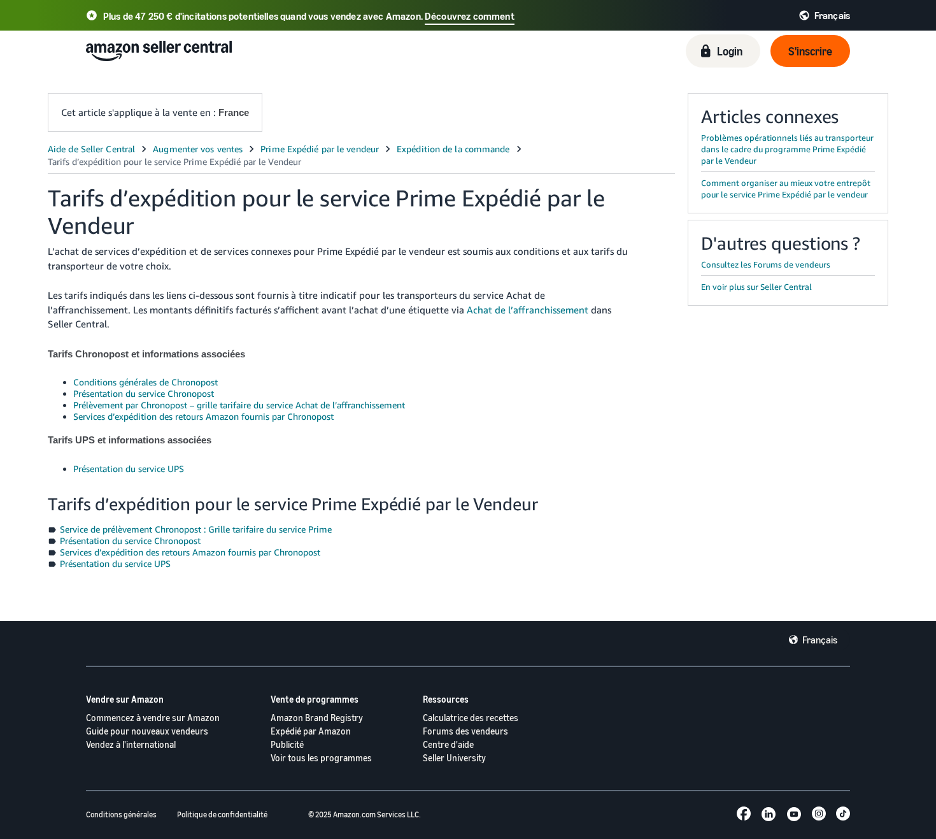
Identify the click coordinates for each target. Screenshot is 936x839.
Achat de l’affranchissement (527, 309)
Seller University (454, 757)
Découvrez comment (469, 16)
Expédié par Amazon (311, 731)
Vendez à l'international (131, 744)
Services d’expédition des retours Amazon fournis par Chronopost (203, 416)
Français (819, 639)
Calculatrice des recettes (470, 717)
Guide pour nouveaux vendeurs (147, 731)
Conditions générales (121, 814)
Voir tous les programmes (321, 757)
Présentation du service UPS (128, 468)
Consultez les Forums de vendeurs (765, 264)
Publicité (287, 744)
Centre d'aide (448, 744)
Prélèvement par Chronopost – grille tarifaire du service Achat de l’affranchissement (239, 404)
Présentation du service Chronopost (143, 393)
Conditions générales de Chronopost (145, 381)
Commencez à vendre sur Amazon (153, 717)
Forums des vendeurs (465, 731)
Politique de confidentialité (222, 814)
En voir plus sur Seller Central (756, 287)
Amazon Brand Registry (317, 717)
